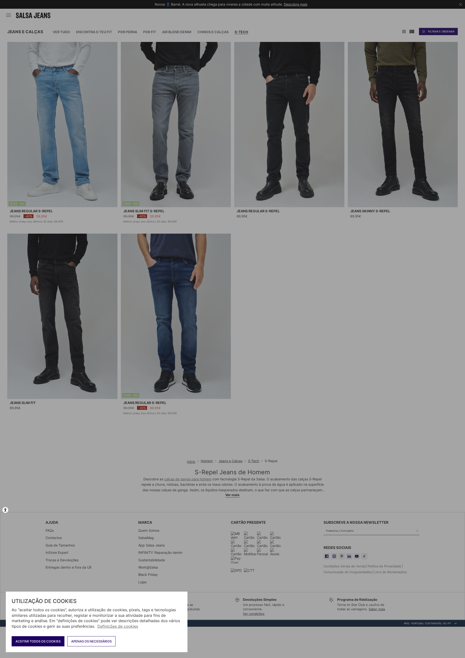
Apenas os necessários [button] (91, 641)
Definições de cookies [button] (117, 626)
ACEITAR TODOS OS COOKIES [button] (38, 641)
